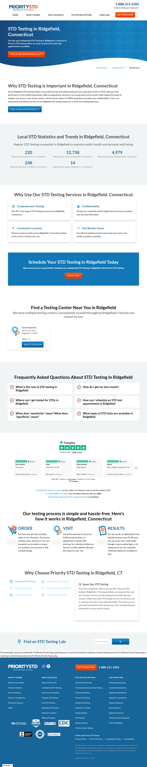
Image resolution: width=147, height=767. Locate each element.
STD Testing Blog (115, 723)
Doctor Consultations (16, 698)
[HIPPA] (36, 723)
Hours (24, 339)
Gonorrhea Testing (82, 698)
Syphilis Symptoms (116, 713)
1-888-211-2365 (127, 4)
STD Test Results (14, 693)
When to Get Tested (16, 683)
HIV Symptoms (115, 708)
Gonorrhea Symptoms (117, 688)
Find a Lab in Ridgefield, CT (25, 109)
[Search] (120, 642)
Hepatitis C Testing (82, 708)
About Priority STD (49, 683)
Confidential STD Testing (51, 688)
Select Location (33, 344)
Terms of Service (96, 739)
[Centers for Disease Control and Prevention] (64, 723)
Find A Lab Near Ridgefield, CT (26, 54)
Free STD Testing (48, 703)
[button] (96, 624)
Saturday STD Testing (50, 708)
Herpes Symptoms (116, 703)
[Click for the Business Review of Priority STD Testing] (26, 734)
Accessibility (129, 739)
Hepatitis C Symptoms (118, 698)
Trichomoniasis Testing (84, 728)
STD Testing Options (81, 15)
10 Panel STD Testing (83, 683)
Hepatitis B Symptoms (117, 693)
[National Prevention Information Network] (50, 723)
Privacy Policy (80, 739)
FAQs (10, 708)
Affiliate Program (48, 718)
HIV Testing (79, 718)
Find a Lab (104, 15)
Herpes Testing (81, 713)
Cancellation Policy (113, 739)
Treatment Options (15, 703)
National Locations (49, 713)
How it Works (33, 15)
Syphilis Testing (81, 723)
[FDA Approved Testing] (18, 723)
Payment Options (15, 688)
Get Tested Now (125, 15)
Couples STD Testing (50, 698)
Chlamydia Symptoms (117, 683)
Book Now (73, 275)
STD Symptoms (116, 677)
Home (15, 15)
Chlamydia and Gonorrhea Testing (88, 688)
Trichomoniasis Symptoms (119, 718)
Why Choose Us (56, 15)
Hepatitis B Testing (82, 703)
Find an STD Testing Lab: (45, 641)
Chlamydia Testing (82, 693)
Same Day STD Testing (50, 693)
